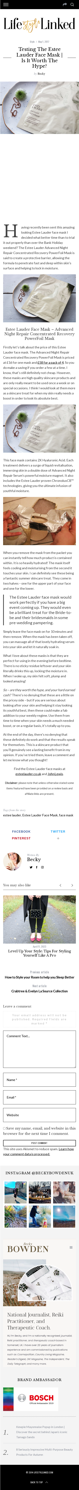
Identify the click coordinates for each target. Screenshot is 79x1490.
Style (32, 41)
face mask (66, 815)
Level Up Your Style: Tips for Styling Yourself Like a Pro (39, 953)
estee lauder (12, 815)
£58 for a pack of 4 (50, 362)
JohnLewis (55, 774)
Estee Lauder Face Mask (40, 815)
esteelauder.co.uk (28, 774)
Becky (41, 73)
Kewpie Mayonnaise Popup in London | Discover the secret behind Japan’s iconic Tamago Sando (41, 1432)
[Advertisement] (39, 178)
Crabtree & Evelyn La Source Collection (39, 988)
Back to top (36, 1482)
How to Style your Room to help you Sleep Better (39, 974)
